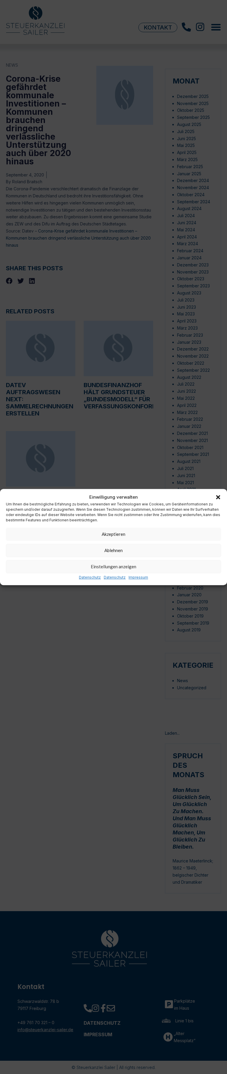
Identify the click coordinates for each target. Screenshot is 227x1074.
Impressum (138, 577)
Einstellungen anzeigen (113, 566)
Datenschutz (90, 577)
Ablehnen (113, 550)
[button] (218, 497)
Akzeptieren (113, 534)
